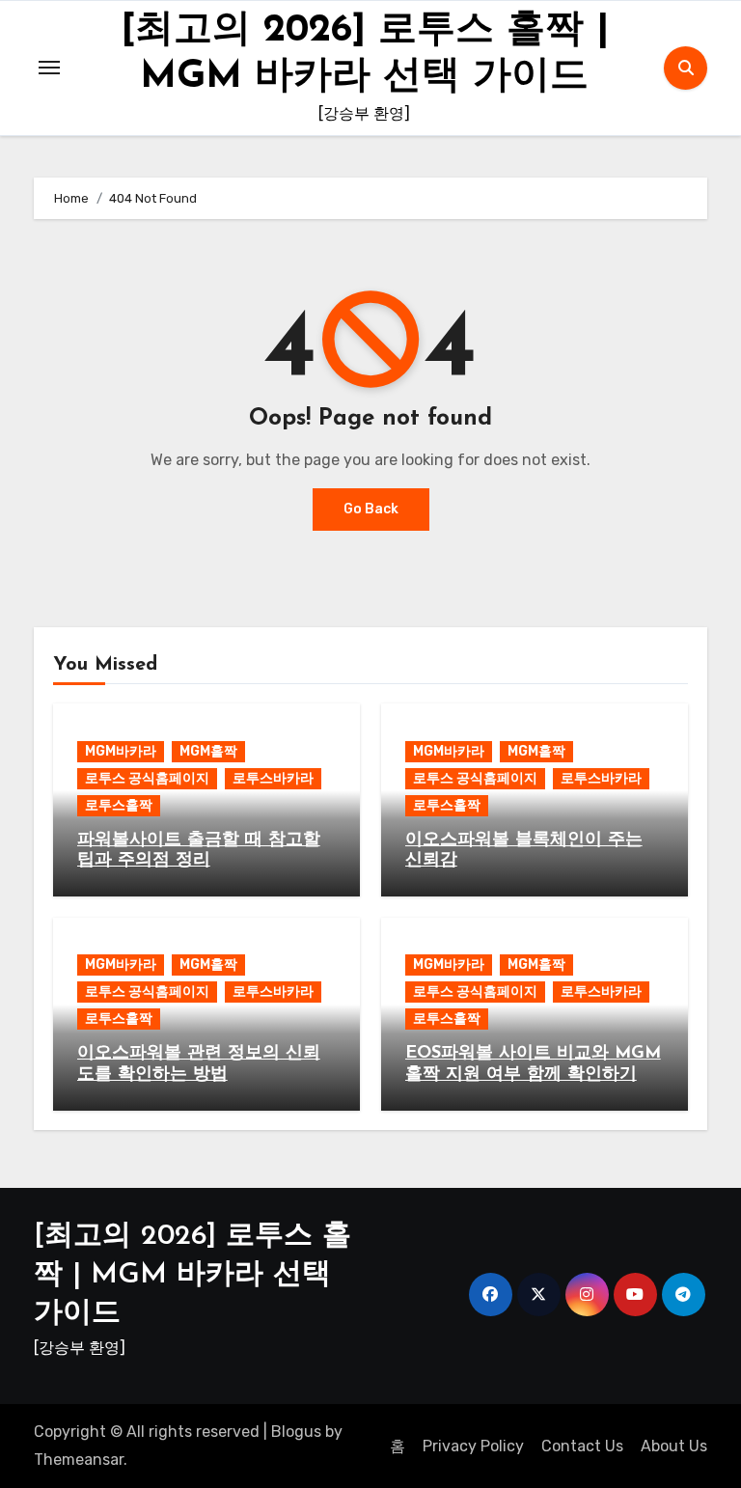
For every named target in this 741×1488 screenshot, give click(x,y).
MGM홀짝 (208, 751)
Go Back (370, 509)
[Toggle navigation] (49, 67)
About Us (674, 1446)
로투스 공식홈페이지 (147, 778)
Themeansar (79, 1459)
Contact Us (582, 1446)
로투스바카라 (273, 778)
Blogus (296, 1431)
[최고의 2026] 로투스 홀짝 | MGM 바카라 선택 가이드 (192, 1275)
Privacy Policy (473, 1446)
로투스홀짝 (118, 805)
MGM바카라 (120, 751)
